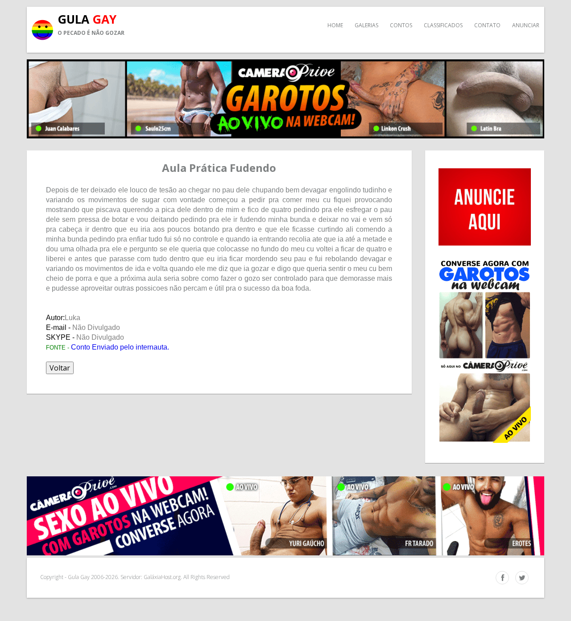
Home (335, 25)
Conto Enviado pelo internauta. (120, 347)
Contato (487, 25)
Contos (401, 25)
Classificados (443, 25)
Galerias (366, 25)
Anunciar (525, 25)
